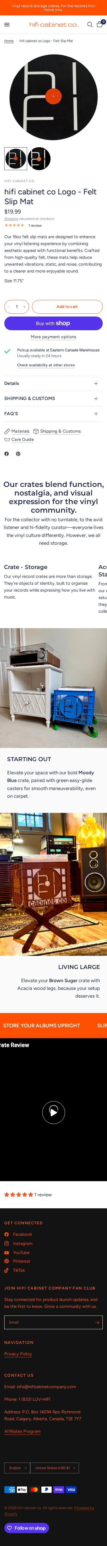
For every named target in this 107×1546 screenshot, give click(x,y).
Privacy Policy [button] (18, 1354)
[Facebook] (7, 453)
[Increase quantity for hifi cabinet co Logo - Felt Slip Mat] (24, 306)
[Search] (90, 24)
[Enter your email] (97, 1322)
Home (9, 41)
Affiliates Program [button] (22, 1431)
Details (11, 383)
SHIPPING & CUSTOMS (29, 398)
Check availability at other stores (46, 365)
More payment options (53, 337)
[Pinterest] (19, 453)
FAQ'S (11, 413)
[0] (99, 24)
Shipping (11, 219)
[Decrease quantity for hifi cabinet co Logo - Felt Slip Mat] (9, 306)
